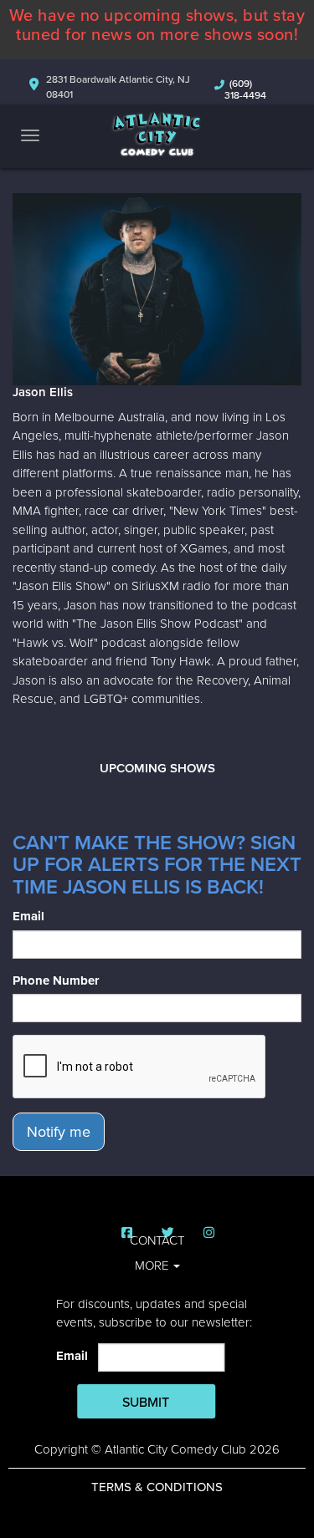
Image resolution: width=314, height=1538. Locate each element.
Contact (157, 1240)
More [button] (153, 1265)
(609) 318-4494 (245, 89)
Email (28, 916)
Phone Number (56, 980)
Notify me (58, 1132)
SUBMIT (145, 1402)
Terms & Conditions (157, 1487)
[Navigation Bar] (30, 135)
